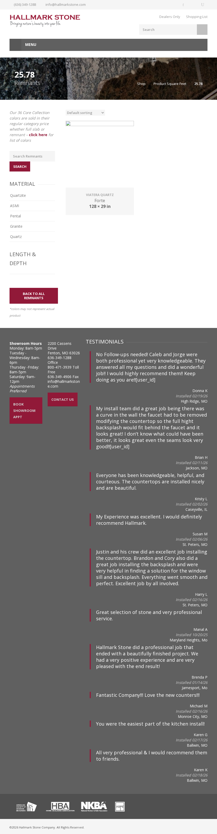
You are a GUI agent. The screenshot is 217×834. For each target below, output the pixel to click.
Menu (30, 44)
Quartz (16, 236)
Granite (16, 226)
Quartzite (18, 195)
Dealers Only (169, 16)
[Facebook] (183, 4)
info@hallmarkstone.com (66, 4)
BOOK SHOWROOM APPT (24, 410)
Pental (15, 215)
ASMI (14, 205)
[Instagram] (193, 4)
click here (38, 134)
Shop (141, 83)
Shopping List (196, 16)
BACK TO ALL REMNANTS (34, 295)
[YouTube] (202, 4)
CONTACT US (62, 399)
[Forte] (100, 155)
